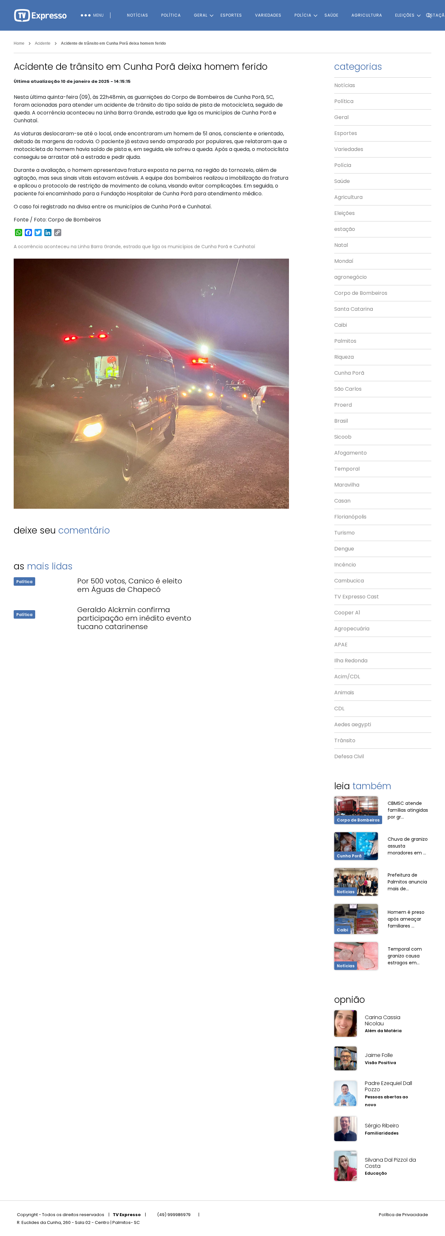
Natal (341, 245)
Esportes (231, 15)
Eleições (344, 213)
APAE (341, 644)
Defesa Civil (349, 756)
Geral (201, 15)
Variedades (268, 15)
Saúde (331, 15)
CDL (339, 708)
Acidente (42, 43)
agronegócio (350, 277)
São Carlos (348, 389)
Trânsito (344, 740)
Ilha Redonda (350, 660)
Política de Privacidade (403, 1215)
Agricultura (367, 15)
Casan (342, 501)
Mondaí (343, 261)
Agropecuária (351, 628)
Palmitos (345, 341)
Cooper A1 (347, 612)
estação (344, 229)
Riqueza (344, 357)
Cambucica (349, 580)
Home (19, 43)
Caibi (340, 325)
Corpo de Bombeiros (360, 293)
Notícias (137, 15)
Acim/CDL (347, 676)
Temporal (347, 469)
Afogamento (350, 453)
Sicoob (343, 437)
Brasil (341, 421)
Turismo (344, 532)
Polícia (302, 15)
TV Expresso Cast (356, 596)
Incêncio (345, 564)
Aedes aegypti (352, 724)
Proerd (343, 405)
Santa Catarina (353, 309)
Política (171, 15)
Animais (344, 692)
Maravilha (346, 485)
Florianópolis (350, 516)
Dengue (344, 548)
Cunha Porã (349, 373)
